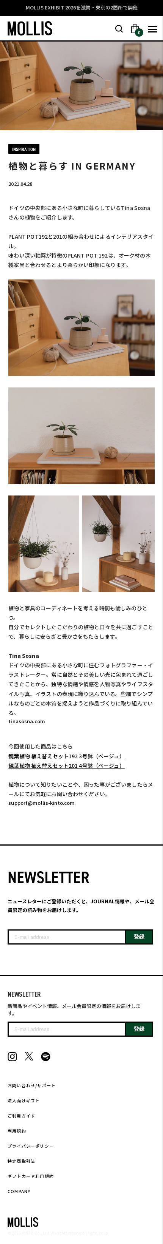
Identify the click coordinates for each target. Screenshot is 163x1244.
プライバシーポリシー (31, 1146)
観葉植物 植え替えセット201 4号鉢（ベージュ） (66, 765)
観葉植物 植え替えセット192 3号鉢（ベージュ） (66, 756)
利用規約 (17, 1131)
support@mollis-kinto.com (41, 802)
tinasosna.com (26, 721)
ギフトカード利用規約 (31, 1176)
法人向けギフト (24, 1100)
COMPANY (19, 1191)
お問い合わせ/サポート (32, 1085)
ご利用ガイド (21, 1116)
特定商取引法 (21, 1161)
